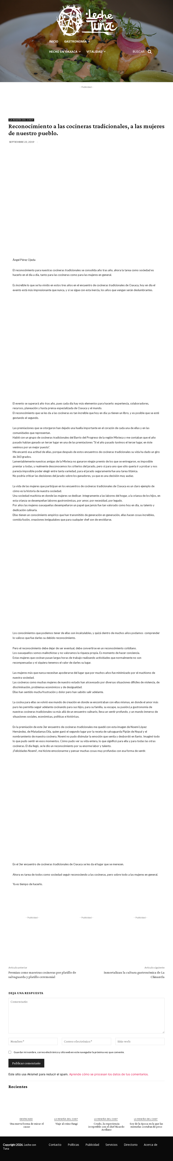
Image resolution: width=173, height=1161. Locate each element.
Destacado (26, 1119)
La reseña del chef (21, 120)
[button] (144, 52)
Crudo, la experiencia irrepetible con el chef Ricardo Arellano (106, 1126)
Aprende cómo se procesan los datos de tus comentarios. (109, 1074)
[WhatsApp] (153, 142)
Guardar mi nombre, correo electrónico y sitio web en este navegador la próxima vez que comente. (69, 1052)
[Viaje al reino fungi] (66, 1103)
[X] (133, 142)
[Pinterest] (143, 142)
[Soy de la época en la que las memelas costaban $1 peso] (146, 1103)
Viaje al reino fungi (66, 1123)
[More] (162, 142)
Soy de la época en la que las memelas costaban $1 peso (146, 1125)
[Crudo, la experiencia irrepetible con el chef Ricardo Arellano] (106, 1103)
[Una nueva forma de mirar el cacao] (26, 1103)
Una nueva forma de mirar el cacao (27, 1125)
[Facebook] (124, 142)
